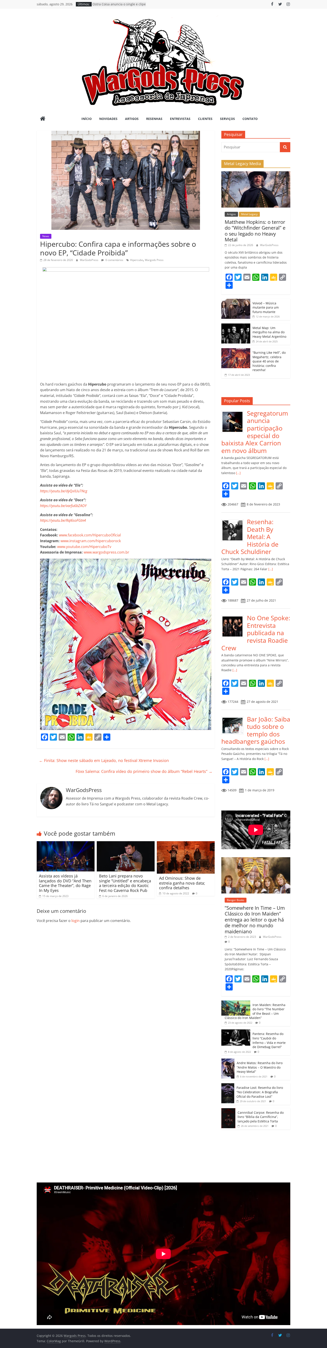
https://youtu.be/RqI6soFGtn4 (63, 520)
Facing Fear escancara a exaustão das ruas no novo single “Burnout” (118, 6)
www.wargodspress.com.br (106, 552)
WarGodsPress (89, 260)
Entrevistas (180, 119)
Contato (250, 119)
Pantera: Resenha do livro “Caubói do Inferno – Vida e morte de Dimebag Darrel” (269, 1040)
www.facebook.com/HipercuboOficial (90, 535)
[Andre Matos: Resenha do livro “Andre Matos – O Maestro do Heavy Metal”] (227, 1061)
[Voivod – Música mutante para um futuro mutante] (235, 301)
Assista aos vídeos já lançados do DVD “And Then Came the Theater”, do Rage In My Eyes (65, 883)
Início (86, 119)
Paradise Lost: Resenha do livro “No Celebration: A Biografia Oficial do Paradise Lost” (259, 1091)
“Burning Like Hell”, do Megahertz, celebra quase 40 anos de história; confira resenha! (269, 361)
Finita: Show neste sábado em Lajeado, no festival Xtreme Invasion (104, 760)
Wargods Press (154, 260)
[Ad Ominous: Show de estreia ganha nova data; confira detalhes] (186, 843)
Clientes (205, 119)
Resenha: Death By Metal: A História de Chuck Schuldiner (250, 536)
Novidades (108, 119)
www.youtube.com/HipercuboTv (84, 546)
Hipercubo (136, 260)
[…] (238, 473)
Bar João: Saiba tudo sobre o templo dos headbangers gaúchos (255, 730)
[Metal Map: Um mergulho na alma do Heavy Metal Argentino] (235, 326)
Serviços (227, 119)
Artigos (132, 119)
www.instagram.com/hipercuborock (91, 540)
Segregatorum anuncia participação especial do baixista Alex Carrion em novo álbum (254, 432)
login (75, 920)
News (45, 236)
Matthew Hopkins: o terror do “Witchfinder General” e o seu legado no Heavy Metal (255, 230)
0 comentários (114, 260)
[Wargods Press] (43, 119)
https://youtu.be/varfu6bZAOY (63, 505)
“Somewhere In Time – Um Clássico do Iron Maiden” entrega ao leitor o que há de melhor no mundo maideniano (255, 919)
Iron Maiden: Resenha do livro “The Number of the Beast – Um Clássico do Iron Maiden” (255, 1011)
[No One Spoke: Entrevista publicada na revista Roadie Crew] (234, 616)
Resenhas (154, 119)
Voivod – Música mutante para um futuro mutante (265, 307)
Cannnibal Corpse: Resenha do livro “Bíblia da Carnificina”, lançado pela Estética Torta (261, 1116)
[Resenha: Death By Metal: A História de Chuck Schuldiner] (234, 520)
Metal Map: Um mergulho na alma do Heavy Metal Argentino (269, 332)
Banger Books (235, 900)
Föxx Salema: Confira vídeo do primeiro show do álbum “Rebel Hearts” (144, 771)
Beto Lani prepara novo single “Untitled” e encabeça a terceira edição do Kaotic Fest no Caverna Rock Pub (125, 883)
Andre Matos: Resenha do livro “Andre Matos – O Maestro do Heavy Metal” (260, 1067)
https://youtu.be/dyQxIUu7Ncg (63, 491)
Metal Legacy (249, 214)
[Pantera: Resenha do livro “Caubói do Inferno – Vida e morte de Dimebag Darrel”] (235, 1032)
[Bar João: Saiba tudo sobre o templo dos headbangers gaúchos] (234, 718)
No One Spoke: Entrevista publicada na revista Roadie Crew (255, 633)
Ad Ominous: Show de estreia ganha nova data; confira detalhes (182, 882)
